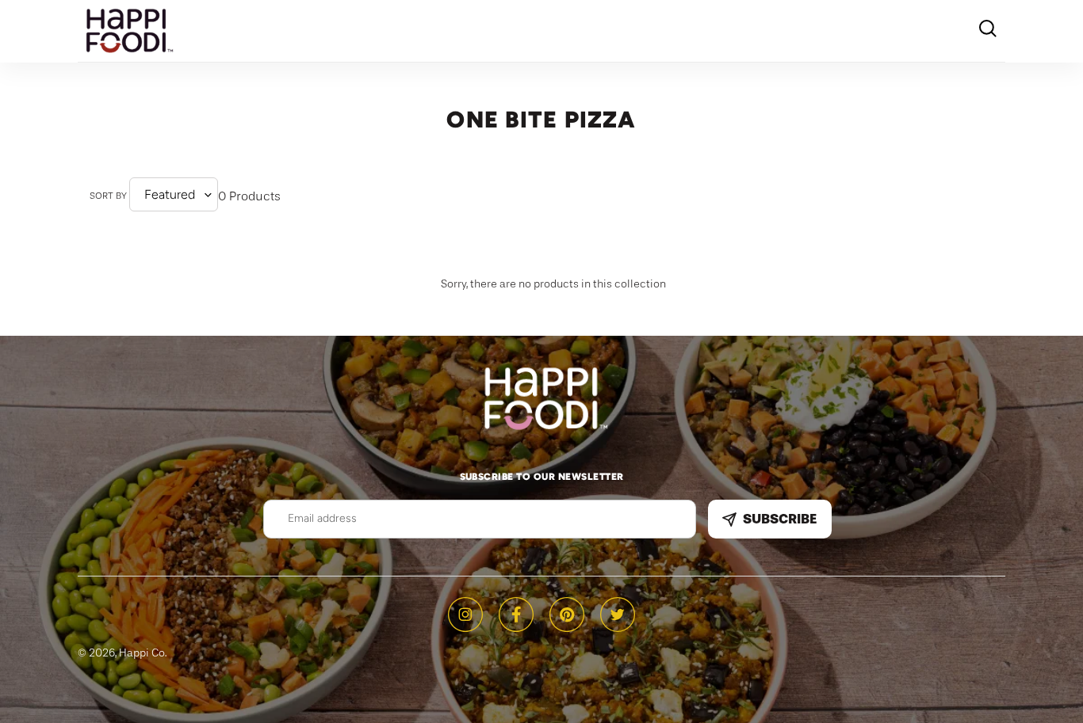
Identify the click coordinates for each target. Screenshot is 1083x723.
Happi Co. (142, 652)
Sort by (108, 195)
